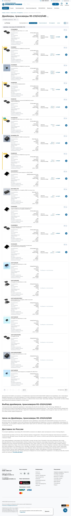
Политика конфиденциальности (9, 505)
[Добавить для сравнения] (66, 30)
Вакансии (38, 482)
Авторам (38, 485)
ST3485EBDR (14, 29)
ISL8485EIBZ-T (14, 171)
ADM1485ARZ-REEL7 (16, 352)
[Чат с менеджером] (65, 510)
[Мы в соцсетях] (21, 473)
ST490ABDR (14, 244)
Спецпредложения (40, 480)
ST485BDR (13, 47)
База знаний (57, 481)
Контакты (38, 473)
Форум (55, 484)
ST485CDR (13, 99)
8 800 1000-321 (7, 470)
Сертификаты (57, 479)
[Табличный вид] (67, 23)
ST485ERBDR (14, 225)
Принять (47, 511)
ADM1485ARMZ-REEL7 (16, 298)
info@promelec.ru (8, 474)
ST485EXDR (14, 82)
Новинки (38, 478)
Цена (58, 23)
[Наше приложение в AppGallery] (27, 482)
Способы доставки (17, 452)
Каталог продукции (41, 475)
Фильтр (8, 23)
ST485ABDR (14, 206)
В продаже (52, 23)
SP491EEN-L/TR (15, 188)
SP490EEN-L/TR (15, 135)
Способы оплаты (58, 478)
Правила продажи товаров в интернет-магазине (61, 473)
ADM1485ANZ (14, 262)
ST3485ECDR (14, 117)
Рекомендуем (33, 23)
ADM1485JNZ (14, 370)
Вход (61, 5)
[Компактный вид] (65, 23)
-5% (4, 118)
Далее (24, 390)
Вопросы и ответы (58, 476)
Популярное (57, 483)
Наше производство (41, 483)
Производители (40, 477)
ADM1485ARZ (14, 317)
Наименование (43, 23)
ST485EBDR (14, 64)
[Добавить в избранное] (64, 30)
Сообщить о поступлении (46, 270)
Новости (38, 472)
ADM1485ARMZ (15, 280)
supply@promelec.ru (9, 479)
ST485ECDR (14, 153)
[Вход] (62, 3)
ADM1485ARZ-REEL (16, 334)
